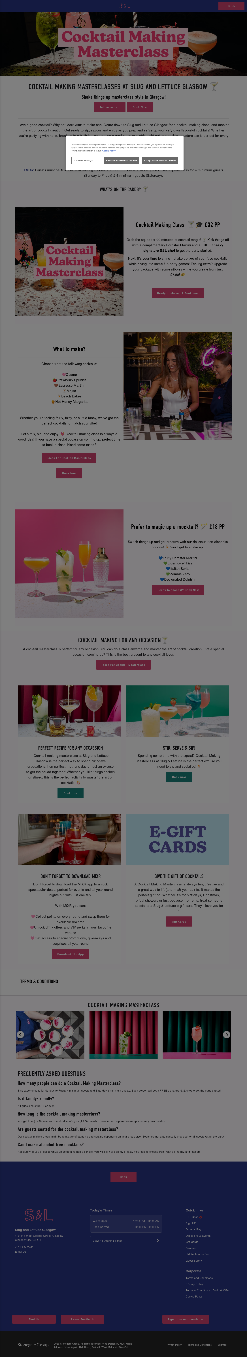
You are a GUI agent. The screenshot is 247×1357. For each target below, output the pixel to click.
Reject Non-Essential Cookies (121, 160)
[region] (125, 153)
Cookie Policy (109, 150)
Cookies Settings (83, 160)
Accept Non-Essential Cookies (160, 160)
